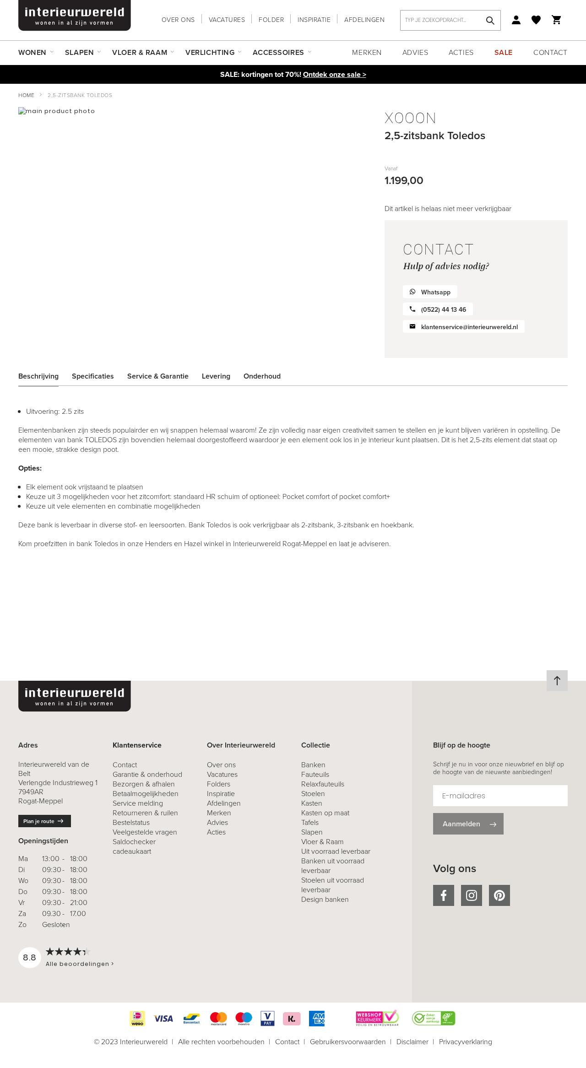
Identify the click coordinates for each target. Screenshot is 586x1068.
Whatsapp (435, 292)
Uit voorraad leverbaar (335, 851)
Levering (216, 376)
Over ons (178, 20)
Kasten (311, 803)
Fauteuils (315, 774)
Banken (313, 764)
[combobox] (450, 20)
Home (26, 95)
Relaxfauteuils (322, 784)
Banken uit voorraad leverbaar (332, 866)
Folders (218, 784)
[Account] (516, 20)
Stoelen (313, 793)
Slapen (312, 832)
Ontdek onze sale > (334, 74)
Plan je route (38, 821)
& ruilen (145, 813)
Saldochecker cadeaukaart (134, 846)
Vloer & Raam (322, 841)
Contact (550, 52)
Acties (461, 52)
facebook (443, 895)
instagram (471, 895)
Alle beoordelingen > (80, 964)
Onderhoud (262, 376)
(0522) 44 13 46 (443, 309)
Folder (271, 20)
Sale (503, 52)
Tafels (310, 822)
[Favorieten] (536, 20)
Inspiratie (314, 20)
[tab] (45, 376)
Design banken (325, 899)
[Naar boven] (557, 680)
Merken (366, 52)
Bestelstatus (131, 822)
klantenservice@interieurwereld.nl (469, 327)
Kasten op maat (325, 813)
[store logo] (74, 15)
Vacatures (227, 20)
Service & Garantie (158, 376)
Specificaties (93, 376)
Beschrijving (38, 376)
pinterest (499, 895)
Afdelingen (364, 20)
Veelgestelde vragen (145, 832)
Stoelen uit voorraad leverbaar (332, 885)
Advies (415, 52)
